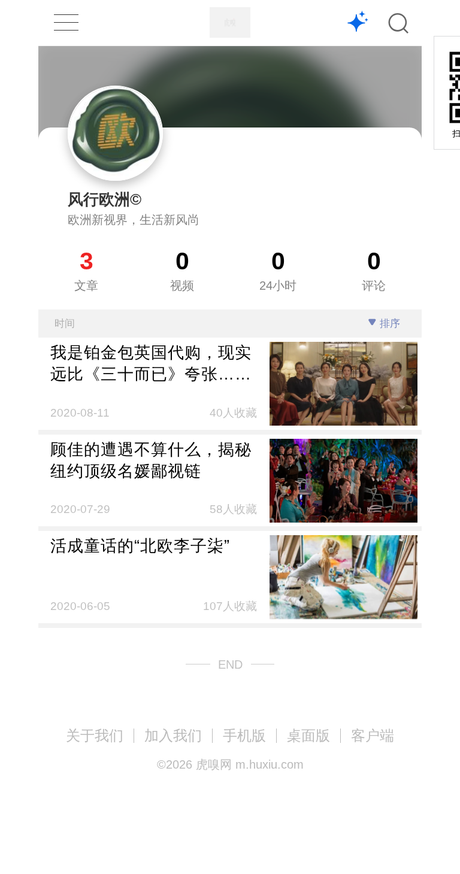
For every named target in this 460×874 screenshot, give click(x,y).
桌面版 (308, 735)
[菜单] (65, 22)
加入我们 (173, 735)
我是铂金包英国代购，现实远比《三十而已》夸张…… (151, 363)
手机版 (244, 735)
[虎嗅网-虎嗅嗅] (358, 23)
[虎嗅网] (230, 22)
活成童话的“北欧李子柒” (140, 545)
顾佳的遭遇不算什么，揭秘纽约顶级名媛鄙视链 (151, 460)
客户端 (372, 735)
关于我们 (94, 735)
